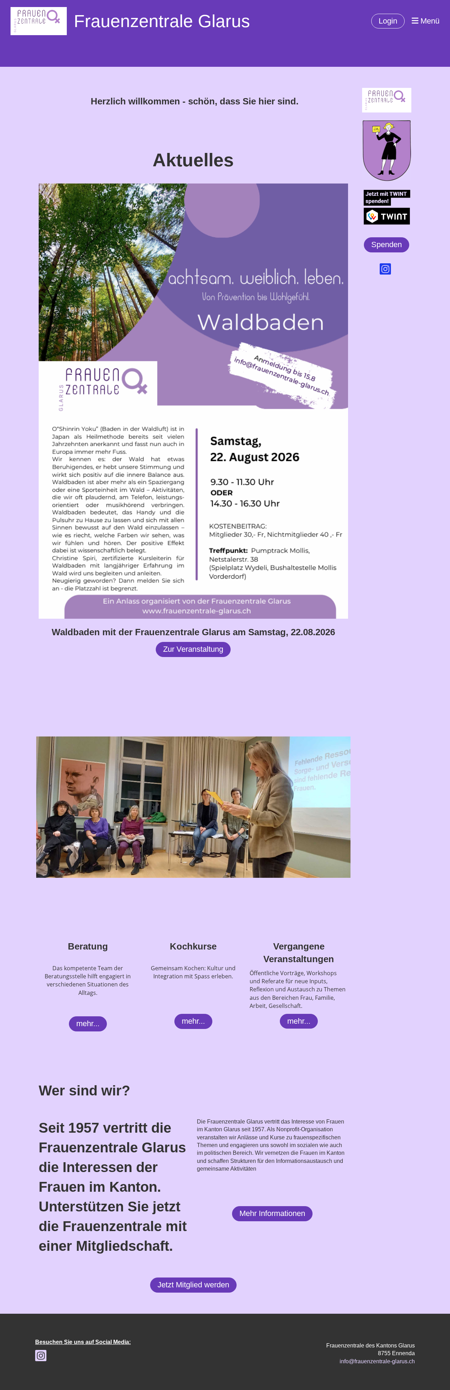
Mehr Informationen (272, 1213)
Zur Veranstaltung (193, 649)
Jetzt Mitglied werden (193, 1284)
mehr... (87, 1023)
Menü (428, 21)
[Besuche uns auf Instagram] (385, 270)
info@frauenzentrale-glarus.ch (377, 1361)
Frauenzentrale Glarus (162, 21)
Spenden (386, 244)
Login (388, 21)
